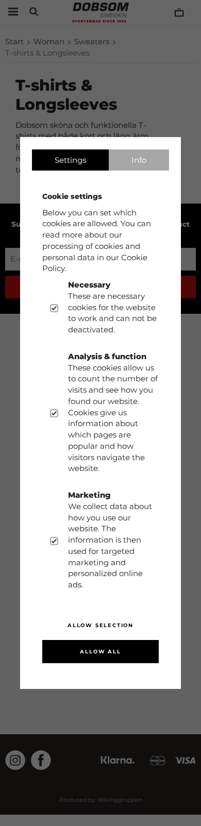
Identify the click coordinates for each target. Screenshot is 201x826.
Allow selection (100, 625)
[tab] (70, 160)
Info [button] (138, 160)
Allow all (100, 651)
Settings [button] (70, 160)
